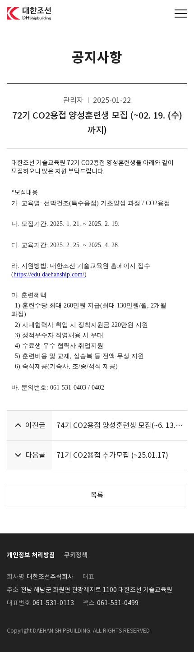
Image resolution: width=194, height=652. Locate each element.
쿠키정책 (76, 555)
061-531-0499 (118, 603)
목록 (97, 495)
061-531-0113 (53, 603)
